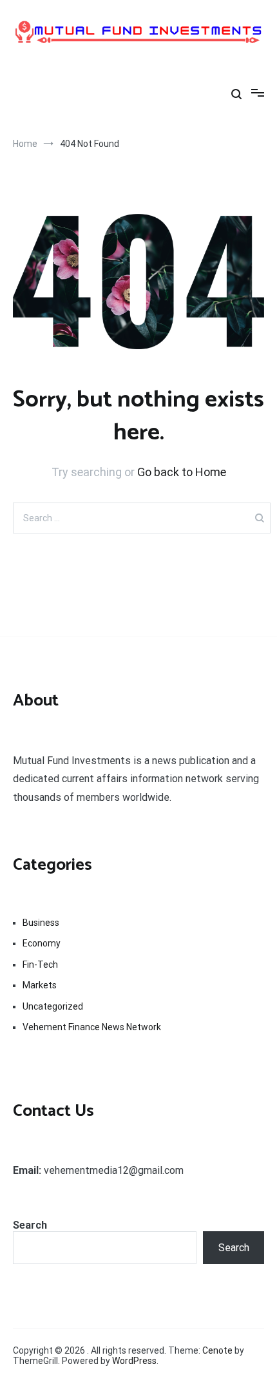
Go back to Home (181, 472)
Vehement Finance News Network (92, 1027)
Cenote (217, 1350)
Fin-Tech (40, 964)
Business (41, 922)
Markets (40, 985)
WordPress (134, 1361)
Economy (42, 943)
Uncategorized (53, 1006)
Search (30, 1225)
